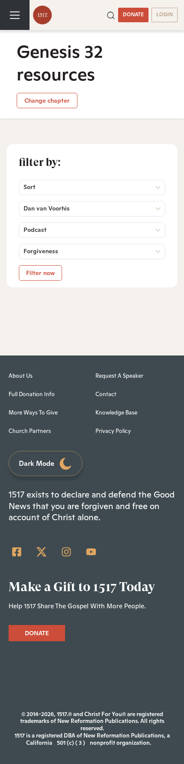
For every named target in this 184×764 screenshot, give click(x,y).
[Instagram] (66, 552)
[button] (111, 14)
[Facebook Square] (17, 552)
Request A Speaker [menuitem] (119, 375)
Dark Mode (36, 463)
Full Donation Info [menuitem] (32, 394)
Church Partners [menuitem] (30, 431)
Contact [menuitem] (105, 394)
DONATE (133, 14)
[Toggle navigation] (15, 15)
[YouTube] (91, 552)
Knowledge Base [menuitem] (116, 412)
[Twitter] (41, 552)
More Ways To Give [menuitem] (33, 412)
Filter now (40, 273)
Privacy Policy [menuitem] (113, 431)
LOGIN (164, 14)
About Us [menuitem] (21, 375)
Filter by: (40, 162)
